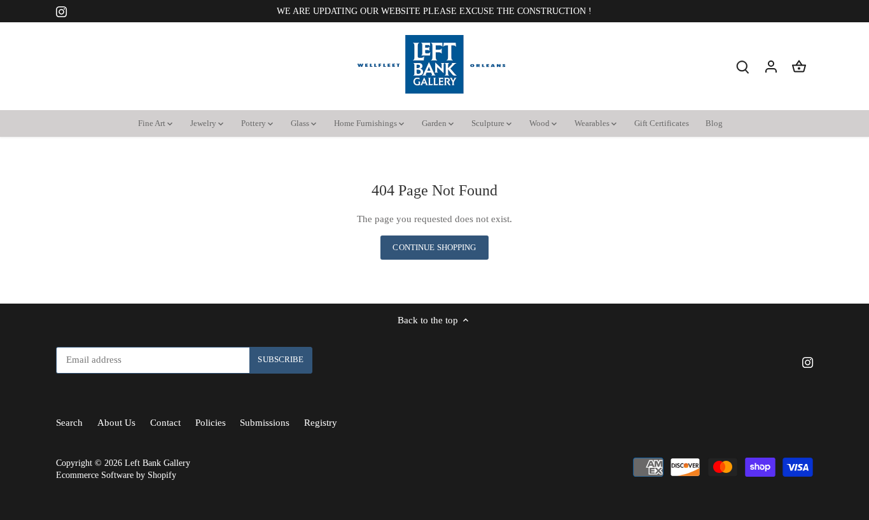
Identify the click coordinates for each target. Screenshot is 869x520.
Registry (320, 423)
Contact (165, 423)
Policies (210, 423)
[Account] (771, 66)
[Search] (743, 66)
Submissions (264, 423)
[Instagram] (61, 11)
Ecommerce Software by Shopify (116, 475)
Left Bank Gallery (157, 463)
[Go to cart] (799, 66)
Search (69, 423)
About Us (116, 423)
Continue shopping (434, 247)
